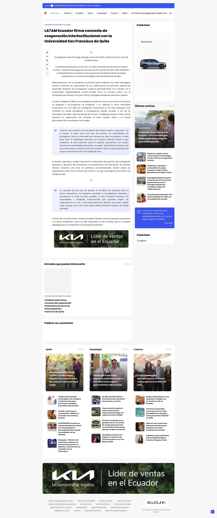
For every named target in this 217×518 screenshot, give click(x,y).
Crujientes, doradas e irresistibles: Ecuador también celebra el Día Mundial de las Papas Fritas (159, 169)
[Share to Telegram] (47, 68)
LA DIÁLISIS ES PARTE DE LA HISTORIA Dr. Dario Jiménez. (77, 5)
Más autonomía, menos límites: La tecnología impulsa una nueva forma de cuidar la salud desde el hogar (63, 378)
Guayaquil (101, 13)
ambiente (77, 510)
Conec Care (54, 368)
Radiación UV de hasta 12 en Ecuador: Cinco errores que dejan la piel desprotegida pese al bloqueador (153, 137)
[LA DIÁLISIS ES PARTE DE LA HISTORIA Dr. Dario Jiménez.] (52, 5)
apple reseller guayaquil (99, 507)
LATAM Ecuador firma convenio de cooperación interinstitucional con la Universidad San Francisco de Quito (57, 306)
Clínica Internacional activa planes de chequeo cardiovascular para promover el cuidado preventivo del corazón (69, 401)
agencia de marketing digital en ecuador (61, 501)
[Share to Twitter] (47, 56)
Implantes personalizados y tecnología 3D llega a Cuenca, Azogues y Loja (157, 437)
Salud (124, 13)
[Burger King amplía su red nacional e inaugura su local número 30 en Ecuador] (140, 400)
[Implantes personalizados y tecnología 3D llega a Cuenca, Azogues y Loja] (140, 438)
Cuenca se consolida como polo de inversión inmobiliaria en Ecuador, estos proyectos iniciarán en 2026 (157, 413)
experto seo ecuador (106, 501)
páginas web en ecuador (62, 510)
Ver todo (127, 264)
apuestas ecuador (81, 507)
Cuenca (114, 13)
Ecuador (79, 13)
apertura (141, 371)
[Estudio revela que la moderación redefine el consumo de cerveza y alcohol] (52, 414)
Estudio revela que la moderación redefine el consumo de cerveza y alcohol (68, 414)
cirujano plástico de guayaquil (120, 507)
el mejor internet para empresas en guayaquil (62, 504)
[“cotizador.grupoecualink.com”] (141, 240)
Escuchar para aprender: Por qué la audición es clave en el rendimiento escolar (159, 196)
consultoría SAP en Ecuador (122, 504)
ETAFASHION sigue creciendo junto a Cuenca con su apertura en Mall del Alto (151, 380)
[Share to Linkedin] (47, 64)
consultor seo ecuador (123, 501)
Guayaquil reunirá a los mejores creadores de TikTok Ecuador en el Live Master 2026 (113, 438)
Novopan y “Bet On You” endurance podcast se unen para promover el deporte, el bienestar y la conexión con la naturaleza (69, 445)
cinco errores (144, 128)
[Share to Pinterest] (47, 60)
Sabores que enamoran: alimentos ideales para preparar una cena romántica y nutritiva (156, 426)
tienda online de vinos (102, 504)
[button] (47, 73)
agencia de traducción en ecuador (61, 507)
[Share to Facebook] (47, 52)
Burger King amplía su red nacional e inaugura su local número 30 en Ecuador (157, 400)
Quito (90, 13)
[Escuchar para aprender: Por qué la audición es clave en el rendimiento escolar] (141, 198)
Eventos (67, 13)
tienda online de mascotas (93, 510)
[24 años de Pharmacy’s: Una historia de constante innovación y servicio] (96, 400)
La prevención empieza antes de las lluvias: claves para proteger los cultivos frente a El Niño (113, 411)
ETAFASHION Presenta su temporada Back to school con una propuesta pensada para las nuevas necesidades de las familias (69, 429)
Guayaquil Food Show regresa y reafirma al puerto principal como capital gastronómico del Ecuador (108, 380)
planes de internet (86, 504)
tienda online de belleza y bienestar (116, 510)
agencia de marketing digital (86, 501)
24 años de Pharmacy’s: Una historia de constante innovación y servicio (113, 399)
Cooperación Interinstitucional (57, 25)
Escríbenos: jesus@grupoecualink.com (149, 13)
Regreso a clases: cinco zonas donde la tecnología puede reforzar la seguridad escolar (159, 156)
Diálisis (47, 6)
